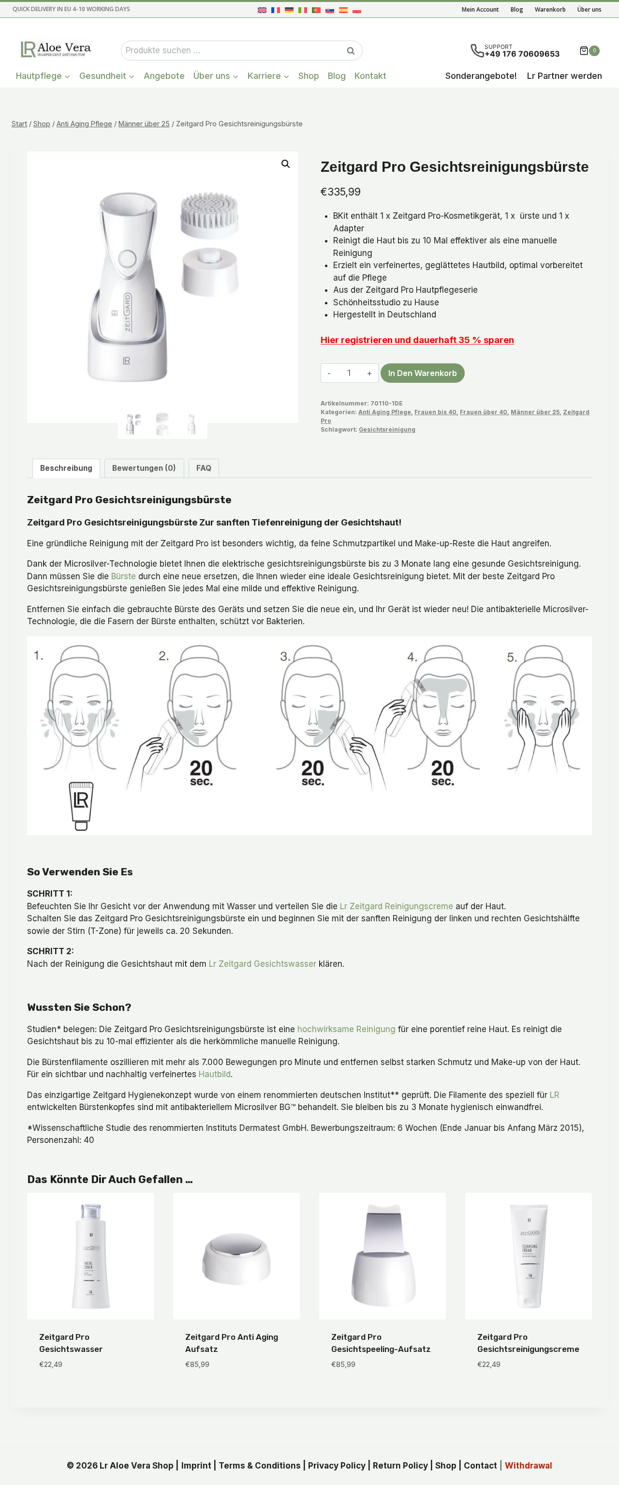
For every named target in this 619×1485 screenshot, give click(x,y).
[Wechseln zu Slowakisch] (329, 10)
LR (555, 1095)
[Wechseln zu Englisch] (262, 10)
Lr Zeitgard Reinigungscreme (396, 906)
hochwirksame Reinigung (346, 1029)
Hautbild (215, 1074)
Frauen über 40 (483, 412)
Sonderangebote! (481, 76)
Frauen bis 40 (435, 412)
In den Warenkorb (422, 373)
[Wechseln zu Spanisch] (343, 10)
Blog (517, 9)
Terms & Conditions (260, 1465)
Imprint (196, 1465)
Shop (308, 76)
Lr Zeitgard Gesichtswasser (262, 964)
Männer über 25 (535, 412)
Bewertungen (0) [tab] (144, 468)
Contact (480, 1465)
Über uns (589, 9)
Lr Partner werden (564, 76)
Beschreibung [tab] (66, 468)
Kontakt (370, 76)
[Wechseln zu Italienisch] (302, 10)
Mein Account (480, 9)
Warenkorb (550, 9)
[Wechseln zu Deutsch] (289, 10)
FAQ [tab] (203, 468)
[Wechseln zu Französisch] (275, 10)
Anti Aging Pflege (384, 412)
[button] (286, 164)
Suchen (353, 51)
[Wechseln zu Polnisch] (357, 10)
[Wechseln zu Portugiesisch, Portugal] (316, 10)
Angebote (164, 76)
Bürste (123, 576)
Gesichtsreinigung (387, 429)
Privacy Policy (337, 1465)
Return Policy (400, 1465)
